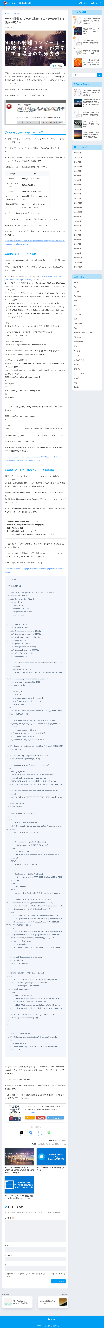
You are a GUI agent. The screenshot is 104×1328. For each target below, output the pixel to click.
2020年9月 (78, 217)
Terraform (78, 323)
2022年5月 (78, 162)
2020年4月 (78, 240)
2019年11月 (78, 262)
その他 (76, 365)
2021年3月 (78, 189)
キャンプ (77, 351)
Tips (75, 328)
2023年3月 (78, 153)
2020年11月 (78, 208)
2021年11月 (78, 166)
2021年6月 (78, 176)
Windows (62, 1140)
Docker (76, 292)
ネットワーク (79, 374)
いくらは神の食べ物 (19, 3)
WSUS (41, 1144)
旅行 (75, 383)
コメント (9, 1218)
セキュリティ (79, 360)
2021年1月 (78, 198)
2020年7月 (78, 226)
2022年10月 (78, 157)
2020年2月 (78, 249)
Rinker (32, 1112)
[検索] (99, 75)
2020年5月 (78, 235)
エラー (49, 1144)
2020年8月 (78, 221)
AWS (80, 3)
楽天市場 (41, 1118)
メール (8, 1255)
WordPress (78, 342)
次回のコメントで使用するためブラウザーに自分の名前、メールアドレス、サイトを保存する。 (36, 1275)
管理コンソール (60, 1144)
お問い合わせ (96, 3)
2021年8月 (78, 171)
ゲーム (76, 355)
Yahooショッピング (55, 1118)
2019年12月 (78, 258)
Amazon (30, 1118)
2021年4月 (78, 185)
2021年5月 (78, 180)
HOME (53, 1319)
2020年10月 (78, 212)
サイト (7, 1265)
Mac (75, 305)
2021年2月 (78, 194)
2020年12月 (78, 203)
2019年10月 (78, 267)
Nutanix (77, 310)
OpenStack (78, 314)
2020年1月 (78, 253)
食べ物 (76, 387)
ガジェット (78, 346)
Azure (76, 287)
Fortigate (77, 296)
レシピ (86, 3)
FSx (75, 301)
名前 (7, 1246)
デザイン (77, 369)
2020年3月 (78, 244)
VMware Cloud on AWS (83, 333)
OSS (75, 319)
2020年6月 (78, 230)
